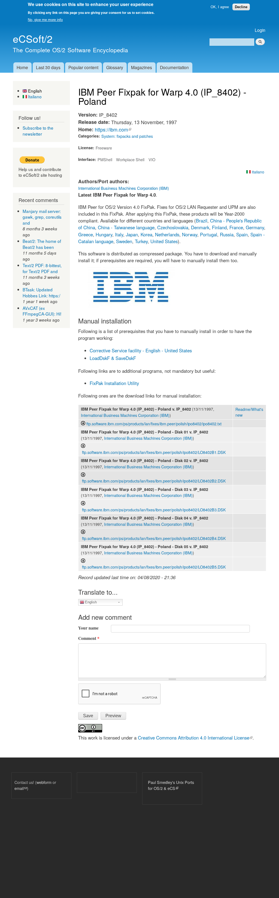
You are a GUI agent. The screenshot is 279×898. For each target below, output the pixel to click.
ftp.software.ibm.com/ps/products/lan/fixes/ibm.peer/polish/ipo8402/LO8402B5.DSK (154, 567)
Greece (85, 234)
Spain (242, 234)
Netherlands (167, 234)
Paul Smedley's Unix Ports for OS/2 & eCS (171, 785)
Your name (88, 628)
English (34, 91)
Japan (132, 234)
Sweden (124, 241)
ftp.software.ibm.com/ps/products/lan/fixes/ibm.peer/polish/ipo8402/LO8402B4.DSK (154, 538)
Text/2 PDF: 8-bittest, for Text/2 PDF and (42, 268)
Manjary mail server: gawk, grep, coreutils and (42, 217)
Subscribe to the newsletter (38, 131)
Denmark (200, 227)
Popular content (83, 67)
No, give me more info (45, 20)
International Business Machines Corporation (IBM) (123, 188)
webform (44, 782)
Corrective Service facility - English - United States (141, 350)
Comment (88, 638)
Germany (255, 227)
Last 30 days (48, 67)
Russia (226, 234)
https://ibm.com (113, 129)
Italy (119, 234)
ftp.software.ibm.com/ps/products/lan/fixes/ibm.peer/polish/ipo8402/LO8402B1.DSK (154, 452)
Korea (146, 234)
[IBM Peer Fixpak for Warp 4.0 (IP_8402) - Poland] (131, 306)
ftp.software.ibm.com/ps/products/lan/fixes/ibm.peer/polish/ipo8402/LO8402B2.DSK (154, 481)
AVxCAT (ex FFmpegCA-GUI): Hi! (42, 311)
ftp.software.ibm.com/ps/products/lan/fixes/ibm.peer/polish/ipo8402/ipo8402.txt (154, 423)
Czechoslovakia (172, 227)
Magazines (141, 67)
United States (164, 241)
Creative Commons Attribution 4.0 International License (195, 737)
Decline (241, 7)
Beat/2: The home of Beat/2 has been (42, 244)
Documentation (174, 67)
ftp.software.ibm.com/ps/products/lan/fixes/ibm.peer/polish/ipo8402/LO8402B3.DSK (154, 509)
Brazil (201, 220)
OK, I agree (220, 7)
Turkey (141, 241)
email (20, 788)
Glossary (114, 67)
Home (22, 67)
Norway (189, 234)
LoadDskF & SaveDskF (113, 358)
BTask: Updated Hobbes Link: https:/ (41, 292)
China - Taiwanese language (126, 227)
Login (260, 30)
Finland (219, 227)
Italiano (34, 96)
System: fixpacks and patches (127, 136)
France (236, 227)
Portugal (208, 234)
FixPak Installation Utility (114, 383)
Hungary (104, 234)
